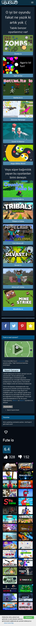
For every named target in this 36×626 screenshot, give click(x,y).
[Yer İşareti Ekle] (30, 326)
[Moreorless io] (10, 589)
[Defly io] (25, 554)
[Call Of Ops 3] (10, 493)
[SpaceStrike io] (25, 475)
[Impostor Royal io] (25, 502)
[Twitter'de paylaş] (14, 326)
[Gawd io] (25, 597)
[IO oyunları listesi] (9, 2)
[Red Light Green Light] (10, 484)
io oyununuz (21, 361)
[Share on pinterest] (22, 326)
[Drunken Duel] (10, 606)
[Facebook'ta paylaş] (6, 326)
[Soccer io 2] (25, 589)
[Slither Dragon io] (25, 536)
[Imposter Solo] (25, 493)
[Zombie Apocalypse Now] (10, 510)
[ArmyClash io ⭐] (25, 467)
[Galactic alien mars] (25, 571)
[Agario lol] (25, 562)
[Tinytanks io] (10, 580)
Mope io (22, 400)
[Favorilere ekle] (6, 433)
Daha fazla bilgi (9, 623)
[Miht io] (25, 528)
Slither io (15, 400)
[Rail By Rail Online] (10, 554)
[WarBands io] (10, 536)
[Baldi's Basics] (10, 475)
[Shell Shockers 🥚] (10, 467)
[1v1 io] (10, 597)
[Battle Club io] (10, 528)
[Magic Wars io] (25, 510)
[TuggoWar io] (25, 484)
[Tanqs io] (25, 580)
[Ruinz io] (10, 571)
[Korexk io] (25, 606)
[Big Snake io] (10, 502)
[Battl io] (10, 562)
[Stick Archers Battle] (10, 519)
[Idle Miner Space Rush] (10, 545)
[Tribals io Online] (25, 519)
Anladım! (29, 617)
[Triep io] (25, 545)
